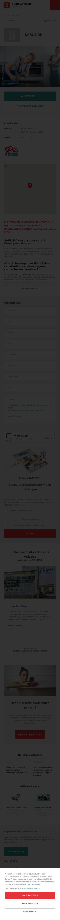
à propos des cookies (31, 889)
